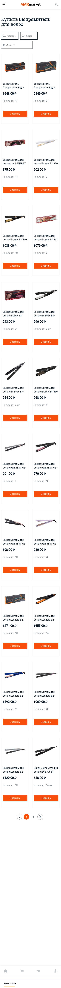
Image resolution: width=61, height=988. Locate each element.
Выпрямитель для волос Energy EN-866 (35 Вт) (46, 390)
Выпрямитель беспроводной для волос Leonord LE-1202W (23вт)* (13, 85)
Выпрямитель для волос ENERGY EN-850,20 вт (44, 314)
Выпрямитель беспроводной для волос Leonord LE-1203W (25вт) (44, 85)
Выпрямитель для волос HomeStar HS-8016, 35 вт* (45, 466)
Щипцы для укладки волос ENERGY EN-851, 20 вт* (46, 770)
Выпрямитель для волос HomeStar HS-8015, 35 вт (14, 466)
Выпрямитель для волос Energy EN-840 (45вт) (15, 238)
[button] (4, 56)
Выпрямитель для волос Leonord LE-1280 (13, 770)
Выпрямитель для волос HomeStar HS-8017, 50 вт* (14, 542)
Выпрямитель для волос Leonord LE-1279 (44, 694)
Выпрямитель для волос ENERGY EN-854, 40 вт (13, 390)
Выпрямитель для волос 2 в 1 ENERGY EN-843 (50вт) (14, 162)
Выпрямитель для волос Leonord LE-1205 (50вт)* (44, 618)
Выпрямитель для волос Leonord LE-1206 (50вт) (13, 694)
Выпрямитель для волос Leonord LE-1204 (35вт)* (13, 618)
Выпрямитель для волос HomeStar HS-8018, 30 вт (45, 542)
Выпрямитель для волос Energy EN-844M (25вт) (13, 314)
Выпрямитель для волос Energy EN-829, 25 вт (46, 162)
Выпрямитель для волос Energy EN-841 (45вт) (46, 238)
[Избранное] (39, 971)
